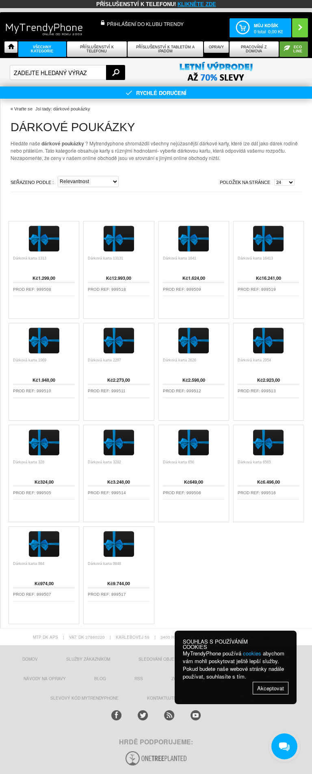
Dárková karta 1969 (29, 360)
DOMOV (30, 659)
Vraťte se (23, 108)
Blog (100, 678)
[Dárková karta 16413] (268, 251)
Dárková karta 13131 (105, 258)
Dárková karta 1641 (179, 258)
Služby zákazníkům (88, 659)
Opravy (216, 47)
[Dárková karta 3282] (119, 455)
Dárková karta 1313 (29, 258)
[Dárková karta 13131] (119, 251)
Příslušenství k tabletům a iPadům (165, 49)
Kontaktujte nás (166, 698)
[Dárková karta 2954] (268, 353)
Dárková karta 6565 (254, 462)
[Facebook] (116, 715)
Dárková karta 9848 (104, 564)
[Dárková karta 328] (44, 455)
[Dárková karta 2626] (193, 353)
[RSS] (169, 715)
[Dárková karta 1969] (44, 353)
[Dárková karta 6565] (268, 455)
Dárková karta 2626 (179, 360)
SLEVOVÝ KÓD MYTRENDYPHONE (84, 698)
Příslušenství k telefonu (97, 49)
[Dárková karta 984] (44, 557)
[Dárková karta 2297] (119, 353)
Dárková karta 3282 (104, 462)
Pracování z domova (254, 49)
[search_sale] (216, 71)
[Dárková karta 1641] (193, 251)
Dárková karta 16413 (255, 258)
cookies (252, 653)
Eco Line (297, 49)
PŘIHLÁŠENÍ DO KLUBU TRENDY (145, 23)
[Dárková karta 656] (193, 455)
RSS (138, 678)
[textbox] (67, 72)
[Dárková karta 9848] (119, 557)
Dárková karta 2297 (104, 360)
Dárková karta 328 (28, 462)
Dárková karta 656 (178, 462)
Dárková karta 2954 (254, 360)
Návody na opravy (45, 678)
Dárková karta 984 (28, 564)
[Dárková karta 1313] (44, 251)
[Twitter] (143, 715)
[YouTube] (196, 715)
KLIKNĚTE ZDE (197, 4)
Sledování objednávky (165, 659)
